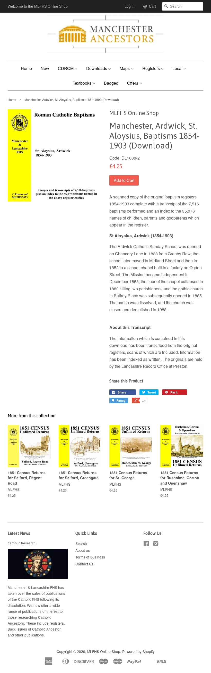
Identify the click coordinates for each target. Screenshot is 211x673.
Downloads (97, 68)
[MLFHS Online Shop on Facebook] (146, 544)
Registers (151, 68)
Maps (125, 68)
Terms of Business (90, 557)
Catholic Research (22, 543)
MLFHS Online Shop (103, 651)
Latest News (19, 533)
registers (57, 623)
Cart (152, 6)
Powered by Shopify (138, 651)
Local (177, 68)
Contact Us (84, 563)
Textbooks (82, 83)
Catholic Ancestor (46, 629)
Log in (130, 6)
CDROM (66, 68)
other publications (29, 634)
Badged (111, 83)
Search (81, 543)
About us (82, 550)
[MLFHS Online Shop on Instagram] (156, 544)
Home (26, 68)
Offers (133, 83)
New (45, 68)
